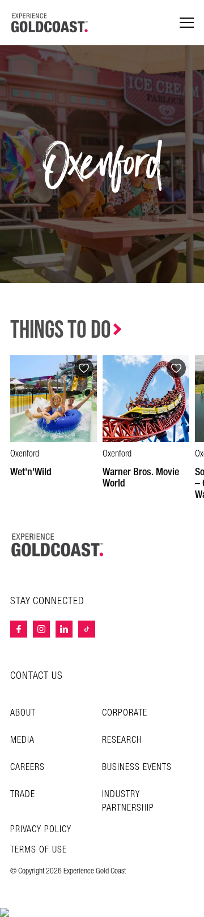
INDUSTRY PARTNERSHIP (128, 801)
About (23, 713)
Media (22, 740)
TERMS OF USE (38, 850)
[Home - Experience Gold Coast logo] (50, 22)
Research (122, 740)
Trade (22, 794)
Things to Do (60, 330)
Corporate (124, 713)
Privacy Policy (40, 830)
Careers (27, 767)
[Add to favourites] (84, 368)
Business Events (137, 767)
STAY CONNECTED (47, 601)
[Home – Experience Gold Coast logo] (57, 545)
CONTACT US (36, 675)
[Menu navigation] (187, 23)
